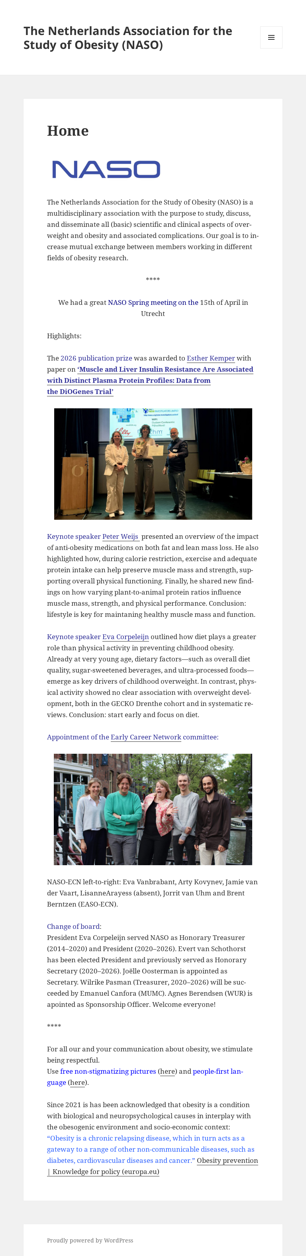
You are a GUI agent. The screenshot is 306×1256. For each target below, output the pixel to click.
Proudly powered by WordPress (90, 1240)
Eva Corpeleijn (125, 636)
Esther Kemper (211, 358)
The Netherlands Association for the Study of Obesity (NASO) (128, 37)
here (167, 1071)
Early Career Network (146, 736)
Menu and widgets (271, 48)
